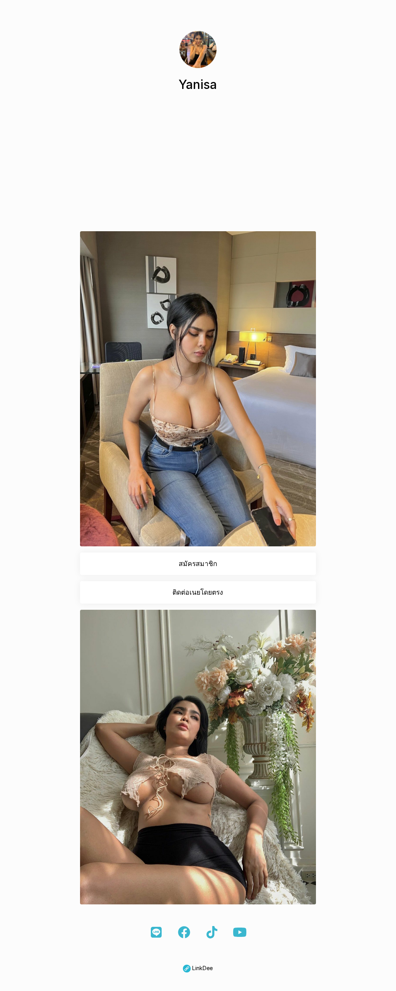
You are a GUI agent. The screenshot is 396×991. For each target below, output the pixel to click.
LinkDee (202, 968)
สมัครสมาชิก (198, 563)
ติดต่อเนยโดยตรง (197, 592)
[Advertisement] (198, 165)
